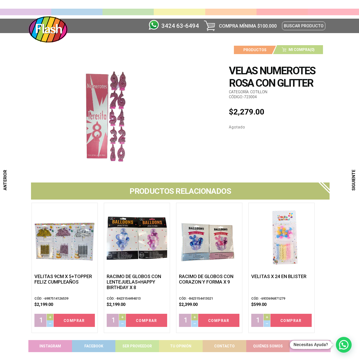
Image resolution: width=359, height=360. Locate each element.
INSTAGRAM (50, 346)
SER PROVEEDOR (137, 346)
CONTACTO (224, 346)
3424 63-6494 (180, 26)
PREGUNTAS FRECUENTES (310, 346)
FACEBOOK (93, 346)
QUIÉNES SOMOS (268, 346)
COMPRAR (74, 321)
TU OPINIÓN (180, 346)
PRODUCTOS (254, 50)
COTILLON (258, 92)
